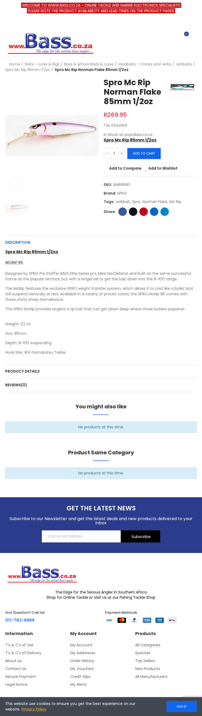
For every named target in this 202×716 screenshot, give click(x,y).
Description (17, 242)
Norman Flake (154, 201)
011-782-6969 (19, 620)
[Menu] (7, 23)
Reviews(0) (16, 385)
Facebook (122, 211)
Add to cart (144, 153)
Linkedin (154, 211)
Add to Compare (125, 168)
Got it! (181, 706)
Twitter (133, 211)
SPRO (122, 193)
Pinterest (143, 211)
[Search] (175, 36)
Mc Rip (175, 201)
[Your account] (194, 36)
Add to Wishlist (163, 168)
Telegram (164, 211)
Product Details (22, 371)
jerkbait (122, 201)
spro (136, 201)
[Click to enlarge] (14, 184)
